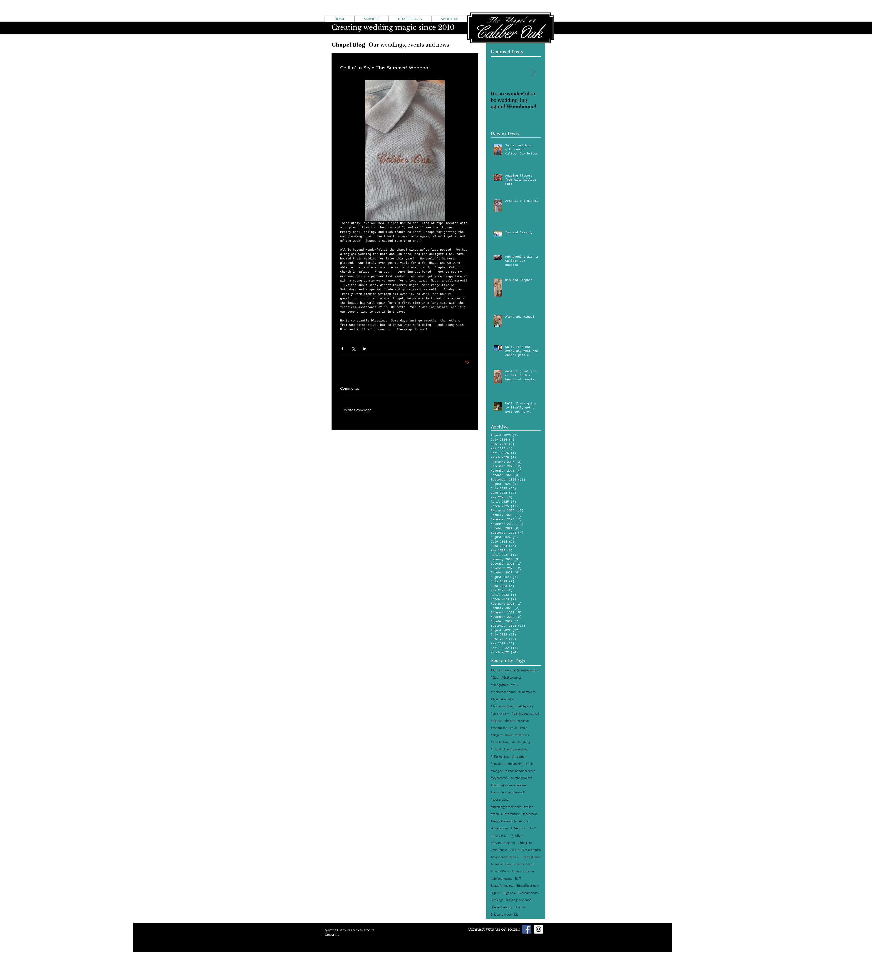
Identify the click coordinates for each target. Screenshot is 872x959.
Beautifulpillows (528, 885)
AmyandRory (500, 871)
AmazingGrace (530, 857)
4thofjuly (516, 835)
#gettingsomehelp (516, 749)
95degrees (525, 842)
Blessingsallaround (519, 900)
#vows (523, 821)
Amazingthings (501, 864)
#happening (515, 763)
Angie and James (523, 871)
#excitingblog (521, 742)
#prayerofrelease (514, 785)
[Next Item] (533, 73)
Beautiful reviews (502, 885)
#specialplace (499, 799)
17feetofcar (518, 828)
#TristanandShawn (503, 706)
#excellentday (500, 742)
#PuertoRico (527, 692)
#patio (495, 785)
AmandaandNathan (504, 857)
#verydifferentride (503, 821)
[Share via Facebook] (342, 348)
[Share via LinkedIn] (364, 348)
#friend (496, 749)
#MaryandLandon (503, 692)
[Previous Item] (498, 73)
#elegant (497, 735)
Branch (520, 907)
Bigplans (509, 893)
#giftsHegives (500, 756)
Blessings (497, 900)
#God (494, 677)
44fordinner (499, 835)
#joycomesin (499, 778)
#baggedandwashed (525, 713)
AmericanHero (523, 864)
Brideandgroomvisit (504, 914)
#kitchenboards (521, 778)
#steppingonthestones (506, 807)
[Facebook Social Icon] (526, 929)
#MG (514, 685)
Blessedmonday (528, 893)
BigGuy (496, 893)
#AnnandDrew (501, 670)
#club (513, 728)
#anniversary (500, 713)
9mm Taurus (499, 850)
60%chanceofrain (503, 842)
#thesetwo (530, 814)
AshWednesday (501, 878)
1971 (533, 828)
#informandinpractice (520, 771)
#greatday (519, 756)
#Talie (494, 699)
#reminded (498, 792)
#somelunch (516, 792)
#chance (523, 720)
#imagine (497, 771)
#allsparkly (526, 706)
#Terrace (507, 699)
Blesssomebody (501, 907)
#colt (523, 728)
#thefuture (512, 814)
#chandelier (499, 728)
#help (529, 763)
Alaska (514, 850)
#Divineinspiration (526, 670)
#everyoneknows (517, 735)
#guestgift (498, 763)
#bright (509, 720)
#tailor (528, 807)
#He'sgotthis (499, 685)
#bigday (496, 720)
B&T (518, 878)
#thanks (496, 814)
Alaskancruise (531, 850)
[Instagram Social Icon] (538, 929)
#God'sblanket (511, 677)
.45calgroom (499, 828)
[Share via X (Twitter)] (353, 348)
